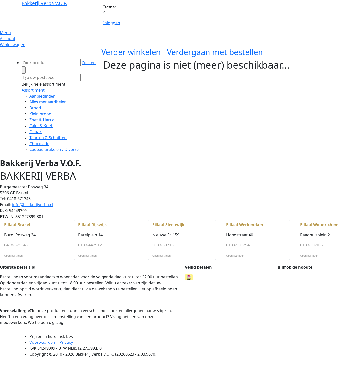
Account (7, 38)
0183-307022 (312, 245)
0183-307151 (164, 245)
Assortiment (33, 90)
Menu (5, 32)
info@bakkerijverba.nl (32, 204)
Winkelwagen (12, 44)
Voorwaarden (42, 342)
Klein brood (40, 114)
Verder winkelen (131, 52)
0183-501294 (238, 245)
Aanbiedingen (42, 96)
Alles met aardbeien (48, 102)
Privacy (66, 342)
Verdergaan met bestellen (215, 52)
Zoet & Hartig (42, 119)
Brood (35, 108)
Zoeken (89, 62)
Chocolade (39, 143)
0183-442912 (90, 245)
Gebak (35, 131)
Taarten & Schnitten (48, 137)
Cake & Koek (41, 125)
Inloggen (111, 22)
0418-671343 (16, 245)
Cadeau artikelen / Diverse (54, 149)
